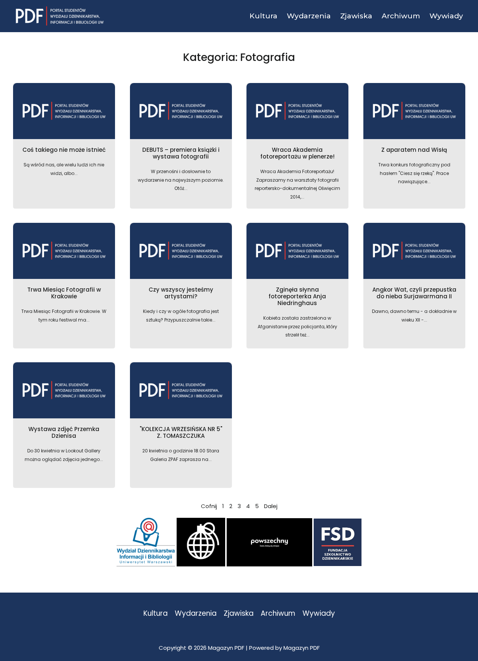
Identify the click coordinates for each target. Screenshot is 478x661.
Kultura (155, 613)
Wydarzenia (196, 613)
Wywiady (318, 613)
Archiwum (278, 613)
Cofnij (209, 506)
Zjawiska (239, 613)
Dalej (270, 506)
